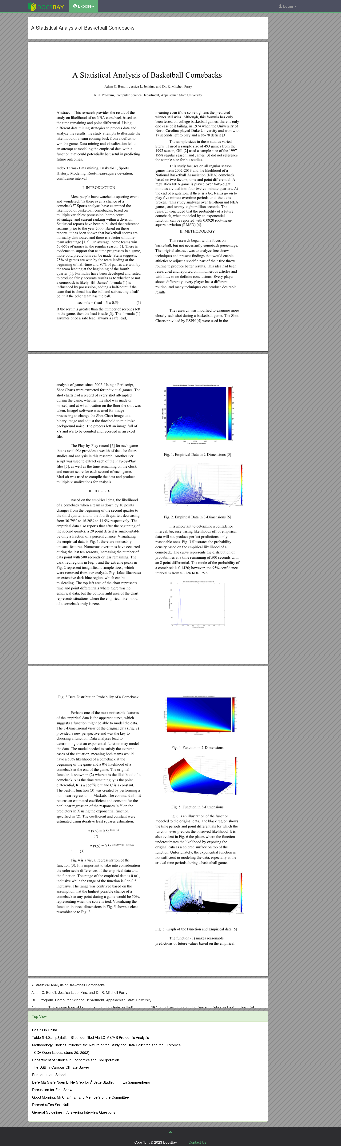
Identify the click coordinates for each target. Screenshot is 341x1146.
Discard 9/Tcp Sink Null (50, 1104)
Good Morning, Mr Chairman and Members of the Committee (80, 1097)
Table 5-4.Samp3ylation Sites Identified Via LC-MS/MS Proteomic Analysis (90, 1037)
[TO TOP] (170, 1132)
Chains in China (44, 1029)
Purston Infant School (49, 1074)
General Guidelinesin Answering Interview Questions (73, 1112)
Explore (84, 6)
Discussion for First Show (52, 1089)
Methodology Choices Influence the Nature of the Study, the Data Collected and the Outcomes (106, 1044)
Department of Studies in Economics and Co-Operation (75, 1059)
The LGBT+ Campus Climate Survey (61, 1067)
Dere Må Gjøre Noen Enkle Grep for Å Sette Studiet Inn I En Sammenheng (91, 1082)
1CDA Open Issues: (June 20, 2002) (60, 1052)
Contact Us (197, 1142)
